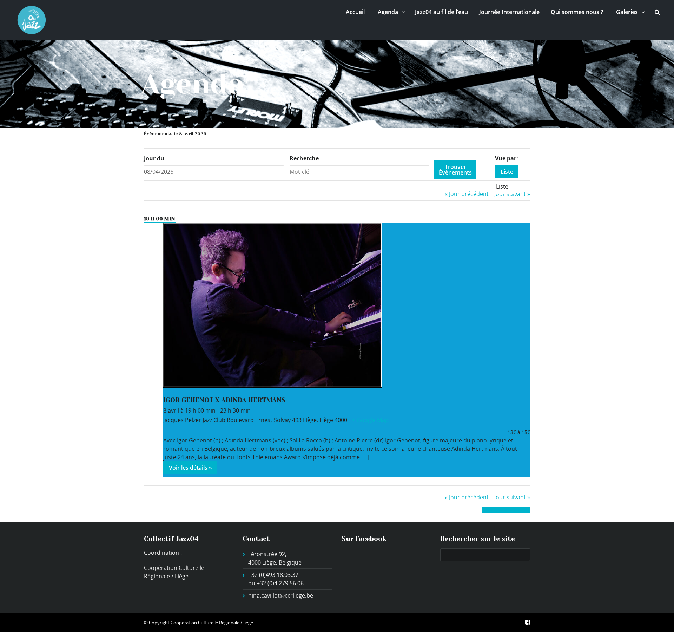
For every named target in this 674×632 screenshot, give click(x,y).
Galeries (627, 12)
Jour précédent (467, 194)
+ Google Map (370, 420)
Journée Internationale (509, 12)
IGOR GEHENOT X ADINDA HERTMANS (224, 400)
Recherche (304, 158)
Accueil (355, 12)
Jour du (154, 158)
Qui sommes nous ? (577, 12)
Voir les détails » (190, 468)
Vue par (505, 158)
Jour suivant (512, 497)
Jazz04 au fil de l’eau (441, 12)
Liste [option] (502, 186)
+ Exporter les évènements (506, 510)
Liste (507, 172)
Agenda (388, 12)
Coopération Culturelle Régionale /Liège (212, 622)
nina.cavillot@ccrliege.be (280, 595)
